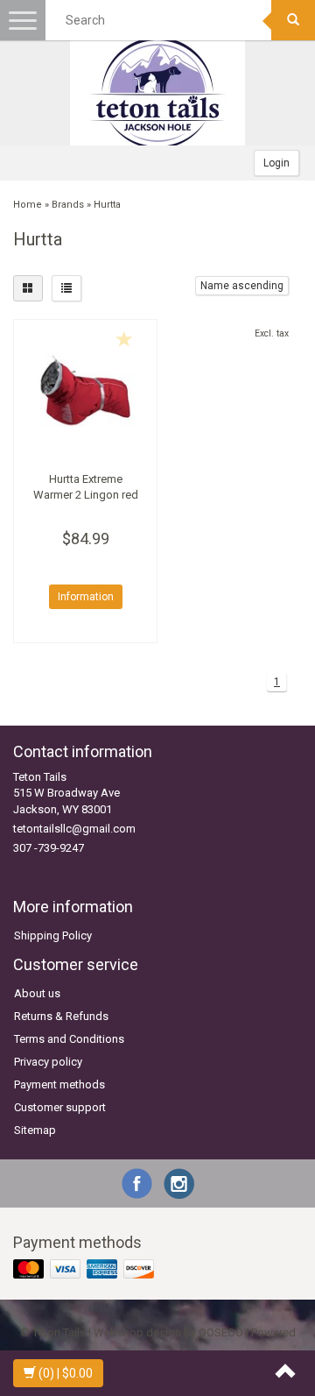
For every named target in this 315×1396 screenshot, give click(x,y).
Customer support (60, 1107)
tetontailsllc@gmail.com (74, 828)
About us (37, 993)
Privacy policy (48, 1061)
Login (276, 163)
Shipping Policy (53, 935)
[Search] (293, 20)
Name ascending (242, 286)
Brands (68, 204)
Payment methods (59, 1084)
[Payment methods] (85, 1270)
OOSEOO (221, 1332)
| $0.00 (65, 1373)
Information (86, 597)
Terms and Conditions (69, 1038)
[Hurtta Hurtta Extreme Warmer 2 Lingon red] (85, 391)
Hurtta (107, 204)
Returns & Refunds (61, 1016)
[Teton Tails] (157, 92)
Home (27, 204)
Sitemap (35, 1130)
